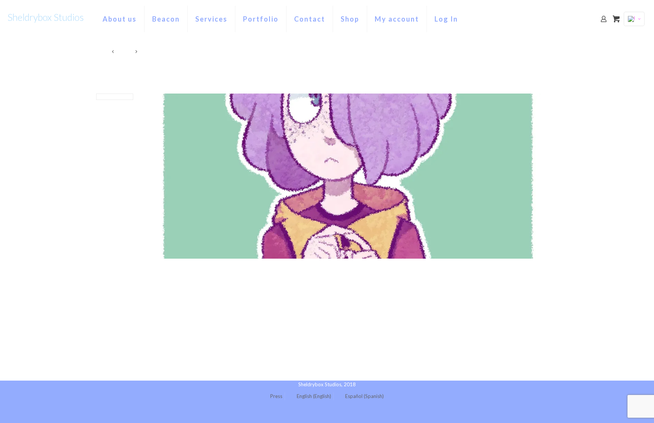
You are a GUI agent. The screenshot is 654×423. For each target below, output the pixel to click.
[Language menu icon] (634, 19)
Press (276, 396)
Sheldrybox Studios (46, 17)
